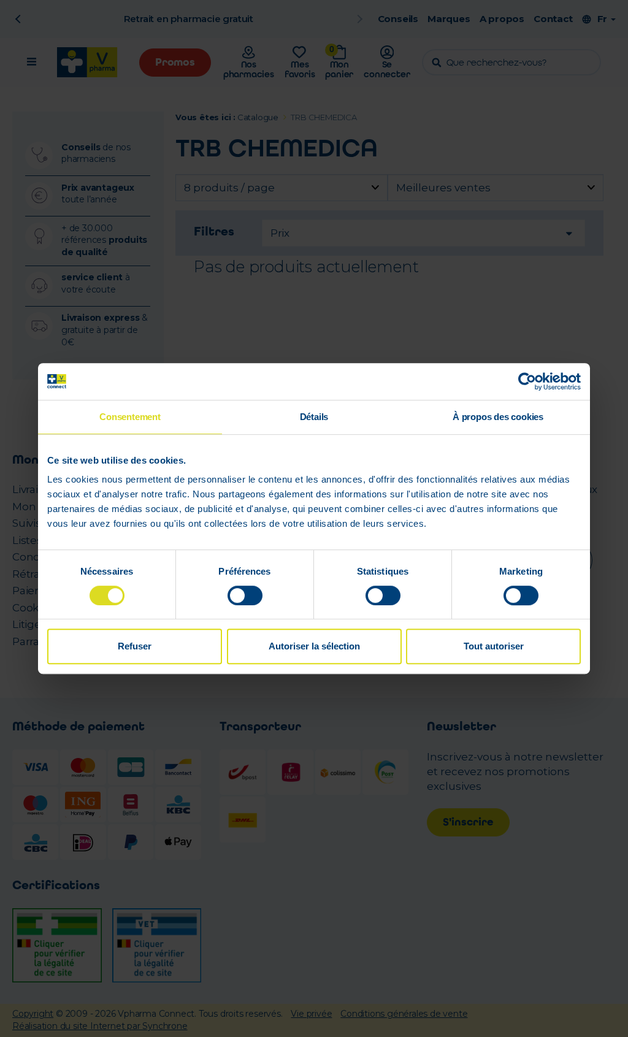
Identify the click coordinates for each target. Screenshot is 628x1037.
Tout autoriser (494, 646)
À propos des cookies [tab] (498, 416)
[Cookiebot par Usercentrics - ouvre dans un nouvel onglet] (527, 381)
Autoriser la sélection (314, 646)
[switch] (245, 595)
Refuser (134, 646)
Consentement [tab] (130, 416)
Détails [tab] (314, 416)
